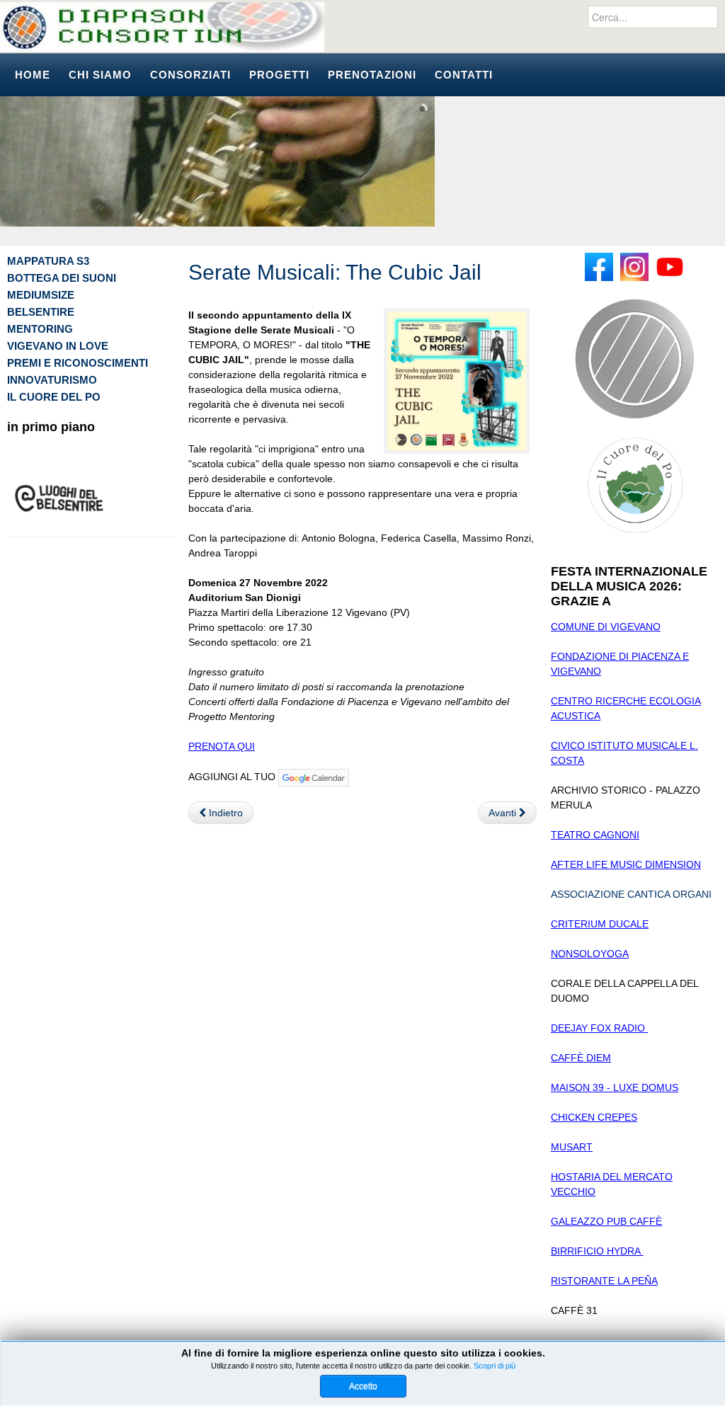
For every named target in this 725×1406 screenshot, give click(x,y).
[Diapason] (162, 27)
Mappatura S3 (48, 261)
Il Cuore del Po (54, 397)
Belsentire (40, 312)
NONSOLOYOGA (590, 953)
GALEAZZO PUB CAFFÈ (606, 1221)
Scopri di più (494, 1365)
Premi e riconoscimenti (77, 363)
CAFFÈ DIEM (581, 1057)
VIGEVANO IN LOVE (57, 346)
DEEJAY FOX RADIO (599, 1028)
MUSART (572, 1147)
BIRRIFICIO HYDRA (597, 1251)
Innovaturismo (52, 380)
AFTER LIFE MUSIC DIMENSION (626, 864)
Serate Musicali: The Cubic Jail (334, 272)
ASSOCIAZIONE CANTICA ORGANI (631, 894)
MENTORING (40, 329)
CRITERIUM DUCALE (600, 924)
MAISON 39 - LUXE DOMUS (614, 1087)
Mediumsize (40, 295)
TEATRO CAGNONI (595, 834)
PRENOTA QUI (221, 746)
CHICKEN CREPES (594, 1117)
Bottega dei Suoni (61, 278)
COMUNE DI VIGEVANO (606, 626)
